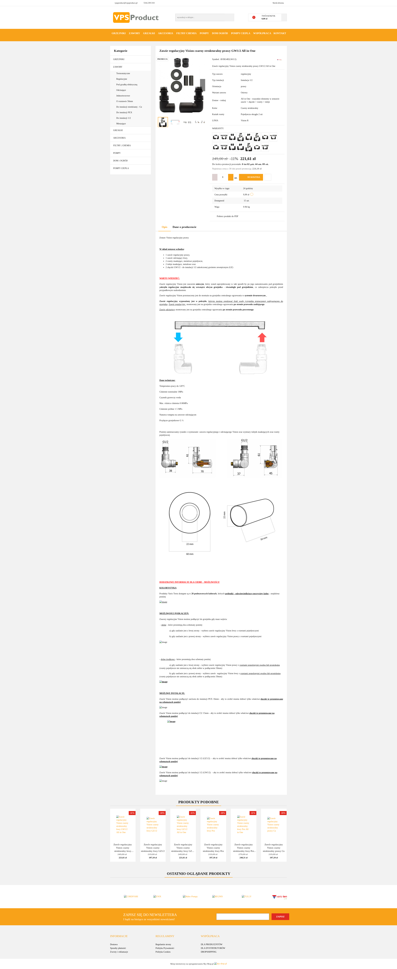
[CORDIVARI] (125, 896)
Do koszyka (254, 177)
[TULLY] (242, 896)
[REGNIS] (213, 896)
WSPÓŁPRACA (262, 33)
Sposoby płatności (118, 948)
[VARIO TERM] (279, 59)
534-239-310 (149, 3)
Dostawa (114, 944)
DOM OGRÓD (220, 33)
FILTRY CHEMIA (186, 33)
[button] (119, 936)
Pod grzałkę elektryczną (127, 84)
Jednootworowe (123, 96)
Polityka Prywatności (165, 948)
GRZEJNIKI (119, 33)
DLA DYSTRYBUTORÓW (213, 948)
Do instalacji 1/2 (123, 118)
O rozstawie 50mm (125, 101)
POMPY (204, 33)
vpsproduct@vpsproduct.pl (126, 3)
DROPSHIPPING (208, 952)
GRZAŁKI (149, 33)
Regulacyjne (122, 79)
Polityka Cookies (163, 952)
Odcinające (121, 90)
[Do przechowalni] (268, 177)
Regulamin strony (163, 944)
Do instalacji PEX (124, 112)
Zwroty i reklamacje (119, 952)
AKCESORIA (165, 33)
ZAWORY (134, 33)
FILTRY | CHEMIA (122, 145)
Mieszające (121, 123)
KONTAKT (280, 33)
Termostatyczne (123, 73)
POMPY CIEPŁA (240, 33)
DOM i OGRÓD (120, 161)
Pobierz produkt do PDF (227, 216)
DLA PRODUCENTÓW (211, 944)
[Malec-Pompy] (183, 896)
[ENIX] (154, 896)
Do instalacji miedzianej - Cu (129, 107)
